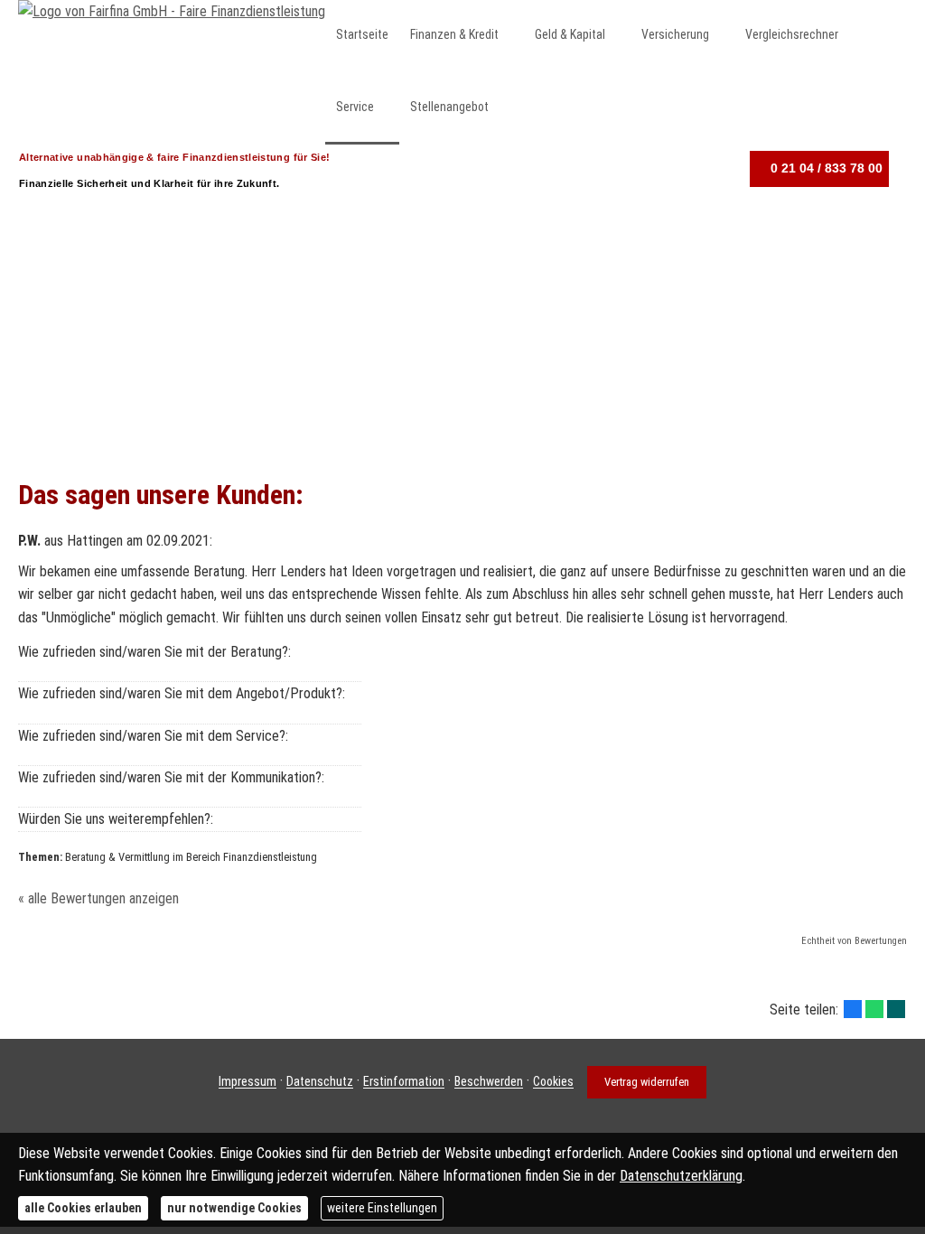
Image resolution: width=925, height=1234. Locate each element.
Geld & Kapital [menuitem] (570, 34)
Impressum (247, 1082)
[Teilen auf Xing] (896, 1009)
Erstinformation (403, 1082)
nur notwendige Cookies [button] (234, 1208)
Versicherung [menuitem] (675, 34)
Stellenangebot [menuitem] (449, 106)
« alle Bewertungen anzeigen (98, 898)
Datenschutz (319, 1082)
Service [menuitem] (355, 106)
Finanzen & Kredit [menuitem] (454, 34)
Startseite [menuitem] (362, 34)
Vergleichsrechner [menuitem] (791, 34)
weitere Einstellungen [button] (382, 1208)
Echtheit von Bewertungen (854, 941)
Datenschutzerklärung (681, 1175)
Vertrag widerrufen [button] (646, 1082)
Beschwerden (488, 1082)
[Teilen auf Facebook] (853, 1009)
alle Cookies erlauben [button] (83, 1208)
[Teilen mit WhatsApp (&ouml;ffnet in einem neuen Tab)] (874, 1009)
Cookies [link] (553, 1082)
